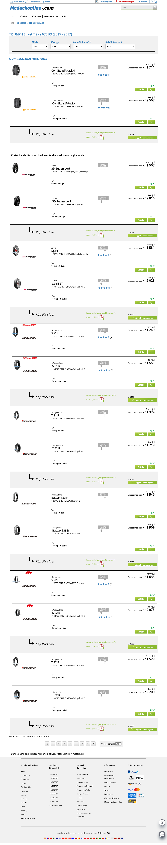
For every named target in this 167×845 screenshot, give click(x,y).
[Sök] (155, 7)
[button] (162, 822)
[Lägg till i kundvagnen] (151, 89)
